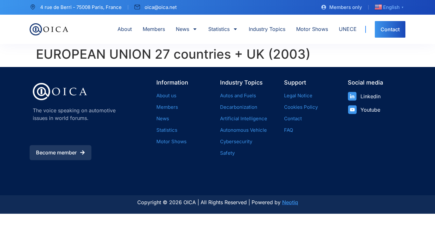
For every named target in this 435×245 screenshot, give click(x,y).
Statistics (219, 29)
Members (154, 29)
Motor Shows (312, 29)
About (125, 29)
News (182, 29)
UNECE (348, 29)
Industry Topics (267, 29)
